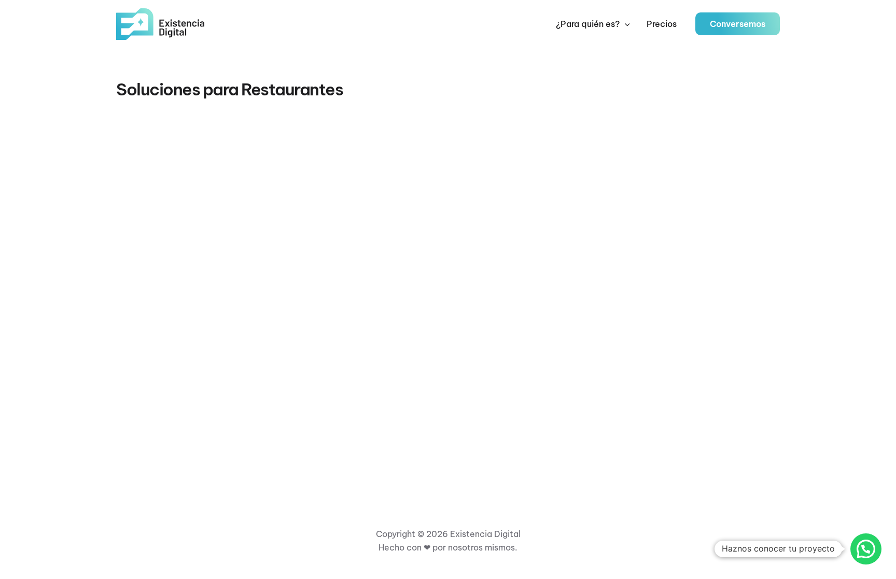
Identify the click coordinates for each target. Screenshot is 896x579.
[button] (625, 23)
